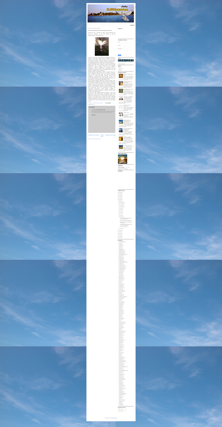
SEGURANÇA (121, 378)
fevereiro (121, 216)
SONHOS (120, 383)
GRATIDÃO (121, 310)
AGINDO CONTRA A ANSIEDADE (125, 220)
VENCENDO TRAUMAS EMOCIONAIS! (128, 82)
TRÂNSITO (121, 392)
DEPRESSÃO (121, 278)
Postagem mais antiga (110, 135)
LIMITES (120, 328)
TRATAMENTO (121, 394)
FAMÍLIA (120, 299)
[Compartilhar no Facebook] (109, 103)
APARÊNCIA (121, 250)
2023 (120, 196)
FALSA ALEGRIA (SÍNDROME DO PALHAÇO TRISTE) (125, 219)
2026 (120, 192)
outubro (121, 205)
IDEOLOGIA (121, 313)
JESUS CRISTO (121, 322)
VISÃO (120, 403)
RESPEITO (121, 369)
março (121, 215)
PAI (119, 351)
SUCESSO (121, 384)
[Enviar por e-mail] (105, 103)
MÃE (120, 329)
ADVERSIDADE (121, 241)
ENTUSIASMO (121, 291)
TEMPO (120, 389)
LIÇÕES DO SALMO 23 (128, 145)
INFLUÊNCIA (121, 318)
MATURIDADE (121, 332)
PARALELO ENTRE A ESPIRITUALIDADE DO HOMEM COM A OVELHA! (128, 138)
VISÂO (120, 402)
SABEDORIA (121, 374)
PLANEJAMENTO (122, 361)
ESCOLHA (120, 294)
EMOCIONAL (121, 290)
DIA (119, 282)
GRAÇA (120, 309)
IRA (119, 320)
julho (121, 209)
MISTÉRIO (121, 337)
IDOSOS (120, 314)
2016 (120, 234)
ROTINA (120, 373)
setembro (121, 206)
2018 (120, 231)
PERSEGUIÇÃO (121, 360)
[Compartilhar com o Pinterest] (110, 103)
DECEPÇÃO (121, 276)
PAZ (119, 355)
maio (121, 212)
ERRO (120, 292)
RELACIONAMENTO (122, 366)
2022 (120, 198)
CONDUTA (120, 263)
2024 (120, 195)
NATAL (120, 343)
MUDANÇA (121, 341)
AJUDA (120, 244)
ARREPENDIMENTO (122, 254)
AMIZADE (120, 245)
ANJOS (120, 248)
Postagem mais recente (93, 135)
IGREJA (120, 315)
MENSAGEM (121, 334)
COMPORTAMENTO (122, 262)
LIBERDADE (121, 327)
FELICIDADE (121, 301)
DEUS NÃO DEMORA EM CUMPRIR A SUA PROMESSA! (128, 129)
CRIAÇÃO (120, 272)
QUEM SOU (121, 68)
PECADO (120, 356)
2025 (120, 193)
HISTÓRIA (120, 311)
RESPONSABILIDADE (123, 370)
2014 (120, 237)
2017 (120, 233)
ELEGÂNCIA (121, 287)
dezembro (122, 202)
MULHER (120, 342)
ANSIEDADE (121, 249)
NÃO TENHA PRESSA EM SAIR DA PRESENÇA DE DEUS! (126, 225)
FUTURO (120, 306)
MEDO (120, 333)
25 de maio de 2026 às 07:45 (100, 109)
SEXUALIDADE (121, 379)
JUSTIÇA (120, 324)
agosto (121, 208)
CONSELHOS (121, 267)
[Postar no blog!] (106, 103)
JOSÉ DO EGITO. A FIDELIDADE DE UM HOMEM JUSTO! (127, 121)
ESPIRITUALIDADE (122, 296)
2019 (120, 230)
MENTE (120, 336)
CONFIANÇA (121, 264)
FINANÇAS (121, 304)
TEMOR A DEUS (122, 388)
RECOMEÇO (121, 364)
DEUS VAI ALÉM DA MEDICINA (127, 106)
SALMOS (120, 375)
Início (120, 67)
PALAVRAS (121, 352)
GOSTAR (120, 308)
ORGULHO (121, 347)
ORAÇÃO (120, 346)
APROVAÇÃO (121, 253)
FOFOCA (120, 305)
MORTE (120, 338)
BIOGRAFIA (121, 258)
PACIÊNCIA (121, 350)
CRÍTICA (120, 273)
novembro (122, 203)
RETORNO (121, 371)
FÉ (119, 300)
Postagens (121, 409)
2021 (120, 199)
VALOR (120, 396)
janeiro (121, 228)
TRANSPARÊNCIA (122, 393)
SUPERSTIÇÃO (121, 385)
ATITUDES (121, 255)
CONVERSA (121, 271)
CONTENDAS (121, 269)
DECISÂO (120, 277)
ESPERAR (121, 295)
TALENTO (120, 387)
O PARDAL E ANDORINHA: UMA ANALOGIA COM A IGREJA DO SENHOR (128, 97)
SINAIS (120, 380)
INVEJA (120, 319)
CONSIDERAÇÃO (122, 268)
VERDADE (121, 397)
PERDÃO (120, 359)
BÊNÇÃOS (121, 257)
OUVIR (120, 348)
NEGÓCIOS (121, 345)
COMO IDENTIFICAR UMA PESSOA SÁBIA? (128, 90)
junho (121, 211)
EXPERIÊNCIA (121, 297)
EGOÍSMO (121, 286)
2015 (120, 236)
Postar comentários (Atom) (95, 138)
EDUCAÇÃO (121, 283)
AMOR (120, 246)
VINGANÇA (121, 401)
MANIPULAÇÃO (126, 112)
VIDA (120, 398)
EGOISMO (121, 285)
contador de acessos (121, 63)
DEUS (94, 104)
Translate (126, 168)
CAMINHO (120, 259)
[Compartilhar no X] (108, 103)
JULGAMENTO (121, 323)
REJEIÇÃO (121, 365)
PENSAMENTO (121, 357)
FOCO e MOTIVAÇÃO (123, 226)
